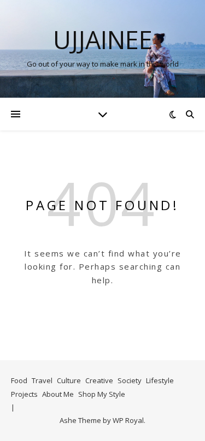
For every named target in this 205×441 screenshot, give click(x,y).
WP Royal (128, 420)
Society (130, 380)
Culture (69, 380)
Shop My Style (101, 394)
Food (19, 380)
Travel (42, 380)
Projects (24, 394)
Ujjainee (103, 39)
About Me (58, 394)
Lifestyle (160, 380)
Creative (99, 380)
